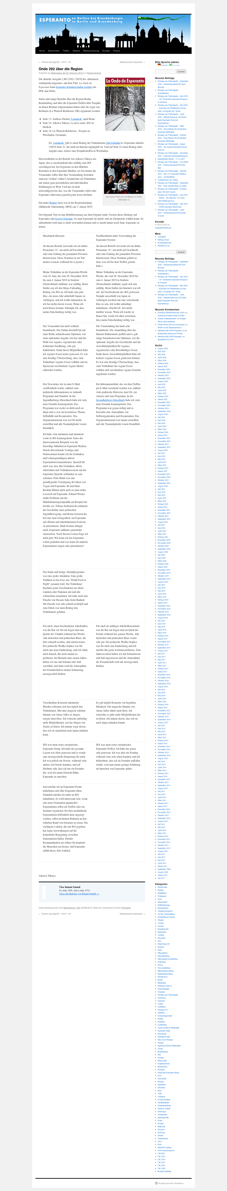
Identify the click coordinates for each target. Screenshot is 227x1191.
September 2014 (164, 755)
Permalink (126, 907)
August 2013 (163, 788)
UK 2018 (161, 1159)
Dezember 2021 (164, 510)
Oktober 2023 (163, 444)
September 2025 (164, 378)
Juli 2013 (161, 791)
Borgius (161, 1081)
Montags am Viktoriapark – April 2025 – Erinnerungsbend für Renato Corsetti (172, 212)
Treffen (66, 50)
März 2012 (162, 833)
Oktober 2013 (163, 782)
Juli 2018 (161, 620)
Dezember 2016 (164, 674)
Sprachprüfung (164, 955)
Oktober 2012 (163, 815)
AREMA (161, 1012)
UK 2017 (161, 1162)
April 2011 (162, 863)
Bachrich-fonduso (165, 1147)
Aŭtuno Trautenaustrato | (167, 318)
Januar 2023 (162, 471)
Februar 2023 (163, 468)
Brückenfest (162, 1066)
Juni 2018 (162, 623)
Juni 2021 (162, 528)
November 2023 (164, 441)
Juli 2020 (161, 554)
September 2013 (164, 785)
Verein (160, 1048)
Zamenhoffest (163, 908)
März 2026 (162, 360)
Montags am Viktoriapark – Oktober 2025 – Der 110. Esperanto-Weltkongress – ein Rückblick (172, 173)
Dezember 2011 (164, 839)
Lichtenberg (162, 1024)
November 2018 (164, 608)
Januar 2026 (162, 366)
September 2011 (164, 848)
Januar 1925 (162, 875)
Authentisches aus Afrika (168, 179)
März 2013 (162, 800)
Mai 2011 (161, 860)
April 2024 (162, 426)
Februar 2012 (163, 836)
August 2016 (163, 686)
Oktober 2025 (163, 375)
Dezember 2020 (164, 539)
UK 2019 (161, 1156)
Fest (159, 940)
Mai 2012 (161, 827)
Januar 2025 (162, 399)
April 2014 (162, 767)
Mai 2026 (161, 354)
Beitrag (53, 202)
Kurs (160, 1090)
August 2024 (163, 414)
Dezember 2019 (164, 569)
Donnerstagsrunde (165, 1015)
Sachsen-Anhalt (164, 1108)
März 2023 (162, 465)
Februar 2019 (163, 599)
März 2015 (162, 737)
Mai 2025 (161, 387)
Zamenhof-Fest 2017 (166, 339)
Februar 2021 (163, 536)
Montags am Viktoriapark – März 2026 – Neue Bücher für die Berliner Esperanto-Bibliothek (172, 129)
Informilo (161, 1087)
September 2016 (164, 683)
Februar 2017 (163, 668)
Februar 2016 (163, 704)
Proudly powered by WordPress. (171, 1183)
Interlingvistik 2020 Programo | (170, 330)
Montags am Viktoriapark (168, 994)
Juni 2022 (162, 492)
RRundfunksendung (166, 970)
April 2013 (162, 797)
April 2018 (162, 629)
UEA (160, 1141)
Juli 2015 (161, 725)
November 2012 (164, 812)
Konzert (161, 946)
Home (42, 50)
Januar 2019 (162, 602)
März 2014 (162, 770)
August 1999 (163, 872)
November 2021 (164, 513)
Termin (160, 1135)
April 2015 (162, 734)
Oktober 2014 (163, 752)
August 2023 (163, 450)
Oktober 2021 (163, 516)
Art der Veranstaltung (166, 914)
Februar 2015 (163, 740)
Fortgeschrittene (164, 1099)
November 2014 (164, 749)
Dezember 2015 (164, 710)
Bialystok (161, 1126)
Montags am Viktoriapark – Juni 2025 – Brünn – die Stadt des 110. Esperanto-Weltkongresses (173, 197)
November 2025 (164, 372)
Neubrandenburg (164, 1105)
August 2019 (163, 581)
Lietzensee (162, 997)
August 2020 (163, 551)
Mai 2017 (161, 659)
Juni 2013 (162, 794)
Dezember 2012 (164, 809)
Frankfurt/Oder (164, 1063)
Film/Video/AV (164, 943)
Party (160, 949)
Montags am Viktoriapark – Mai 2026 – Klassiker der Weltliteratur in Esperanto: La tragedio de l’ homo (173, 108)
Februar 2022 (163, 504)
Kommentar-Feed (164, 242)
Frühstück (162, 961)
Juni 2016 (162, 692)
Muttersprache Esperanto (132, 62)
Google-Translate (64, 218)
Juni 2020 (162, 557)
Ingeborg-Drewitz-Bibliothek (169, 1045)
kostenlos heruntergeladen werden (74, 87)
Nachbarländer (163, 1102)
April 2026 (162, 357)
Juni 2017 (162, 656)
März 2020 (162, 560)
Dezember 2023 (164, 438)
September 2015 (164, 719)
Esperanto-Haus (164, 1030)
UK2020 (161, 1153)
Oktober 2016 (163, 680)
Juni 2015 (162, 728)
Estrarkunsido (163, 928)
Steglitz (161, 1042)
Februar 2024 (163, 432)
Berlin (160, 979)
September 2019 (164, 578)
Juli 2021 (161, 525)
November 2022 (164, 477)
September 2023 (164, 447)
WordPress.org (164, 245)
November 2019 (164, 572)
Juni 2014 (162, 764)
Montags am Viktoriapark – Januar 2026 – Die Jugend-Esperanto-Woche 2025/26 (172, 146)
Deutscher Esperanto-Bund (168, 1072)
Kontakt (106, 50)
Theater (161, 920)
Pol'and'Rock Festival (166, 917)
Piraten (160, 1018)
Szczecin (161, 1129)
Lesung (161, 926)
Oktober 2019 (163, 575)
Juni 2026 (162, 351)
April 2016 (162, 698)
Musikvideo (162, 887)
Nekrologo (162, 1111)
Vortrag (161, 923)
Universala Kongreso (166, 1150)
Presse (116, 50)
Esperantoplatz (163, 988)
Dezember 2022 (164, 474)
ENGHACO (163, 976)
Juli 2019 (161, 584)
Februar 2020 (163, 563)
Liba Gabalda (113, 142)
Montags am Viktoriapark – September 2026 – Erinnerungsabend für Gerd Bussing (173, 84)
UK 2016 (161, 1165)
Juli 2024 (161, 417)
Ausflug (161, 934)
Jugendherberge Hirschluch (110, 400)
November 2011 (164, 842)
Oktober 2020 (163, 545)
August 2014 (163, 758)
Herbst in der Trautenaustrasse (169, 327)
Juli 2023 (161, 453)
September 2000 (164, 869)
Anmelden (162, 236)
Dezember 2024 (164, 402)
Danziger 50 (162, 1009)
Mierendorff (162, 902)
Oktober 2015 (163, 716)
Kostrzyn (161, 1132)
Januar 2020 (162, 566)
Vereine (76, 50)
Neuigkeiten (162, 1114)
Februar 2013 (163, 803)
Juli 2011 (161, 854)
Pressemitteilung (164, 967)
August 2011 (163, 851)
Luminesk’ (76, 119)
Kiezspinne (162, 1033)
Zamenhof (162, 1084)
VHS (160, 1093)
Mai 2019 (161, 590)
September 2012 (164, 818)
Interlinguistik (163, 1117)
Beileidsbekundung (165, 973)
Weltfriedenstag (164, 905)
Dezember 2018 (164, 605)
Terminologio (163, 1138)
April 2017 (162, 662)
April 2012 (162, 830)
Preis (160, 1144)
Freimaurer (162, 896)
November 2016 (164, 677)
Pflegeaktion (163, 952)
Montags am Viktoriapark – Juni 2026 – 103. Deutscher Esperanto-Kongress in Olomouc (173, 99)
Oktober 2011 (163, 845)
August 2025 (163, 381)
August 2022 (163, 486)
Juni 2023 (162, 456)
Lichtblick (162, 1006)
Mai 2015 (161, 731)
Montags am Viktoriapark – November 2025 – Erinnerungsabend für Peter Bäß (173, 164)
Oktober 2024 (163, 408)
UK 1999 (161, 1168)
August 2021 (163, 522)
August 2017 (163, 650)
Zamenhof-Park (164, 1036)
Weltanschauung (91, 50)
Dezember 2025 (164, 369)
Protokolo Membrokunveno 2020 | (171, 312)
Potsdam (161, 1069)
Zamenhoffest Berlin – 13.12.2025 (171, 158)
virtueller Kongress (165, 911)
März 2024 (162, 429)
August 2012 (163, 821)
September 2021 (164, 519)
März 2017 (162, 665)
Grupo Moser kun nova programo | (171, 324)
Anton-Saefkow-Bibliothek (168, 1027)
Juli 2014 (161, 761)
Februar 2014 (163, 773)
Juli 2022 (161, 489)
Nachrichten (53, 50)
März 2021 (162, 533)
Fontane (161, 1057)
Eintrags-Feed (163, 239)
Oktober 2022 (163, 480)
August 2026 (163, 348)
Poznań (161, 1123)
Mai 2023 (161, 459)
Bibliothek (162, 982)
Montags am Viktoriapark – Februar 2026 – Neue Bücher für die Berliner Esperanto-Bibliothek (172, 137)
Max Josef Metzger (165, 1039)
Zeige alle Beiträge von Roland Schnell (79, 893)
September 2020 (164, 548)
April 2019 (162, 593)
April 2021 (162, 530)
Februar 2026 (163, 363)
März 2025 (162, 393)
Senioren (161, 1000)
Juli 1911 (161, 878)
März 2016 (162, 701)
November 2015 (164, 713)
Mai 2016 (161, 695)
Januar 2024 (162, 435)
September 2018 (164, 614)
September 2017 (164, 647)
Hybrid (160, 890)
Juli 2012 (161, 824)
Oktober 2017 (163, 644)
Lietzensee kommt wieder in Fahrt (171, 315)
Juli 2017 (161, 653)
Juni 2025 (162, 384)
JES (78, 907)
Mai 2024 (161, 423)
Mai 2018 (161, 626)
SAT (159, 1075)
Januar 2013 (162, 806)
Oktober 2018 (163, 611)
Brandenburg (69, 907)
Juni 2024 (162, 420)
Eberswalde (162, 1060)
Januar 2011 (162, 866)
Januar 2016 (162, 707)
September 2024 (164, 411)
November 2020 (164, 542)
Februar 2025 (163, 396)
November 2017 (164, 641)
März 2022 (162, 501)
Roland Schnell (94, 72)
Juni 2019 (162, 587)
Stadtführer (162, 893)
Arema (160, 1003)
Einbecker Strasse (165, 985)
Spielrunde (162, 931)
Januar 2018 (162, 638)
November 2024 (164, 405)
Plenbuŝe (161, 1021)
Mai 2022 (161, 495)
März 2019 (162, 596)
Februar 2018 (163, 635)
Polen (160, 1120)
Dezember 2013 (164, 779)
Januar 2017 (162, 671)
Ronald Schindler (164, 1171)
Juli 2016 (161, 689)
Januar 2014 (162, 776)
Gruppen (161, 991)
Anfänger (161, 1096)
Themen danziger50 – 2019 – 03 (55, 62)
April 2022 (162, 498)
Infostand (161, 937)
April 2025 (162, 390)
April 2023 (162, 462)
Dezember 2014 (164, 746)
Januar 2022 (162, 507)
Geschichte (162, 1078)
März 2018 (162, 632)
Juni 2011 (162, 857)
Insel (160, 899)
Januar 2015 (162, 743)
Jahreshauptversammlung (168, 958)
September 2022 (164, 483)
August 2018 (163, 617)
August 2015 (163, 722)
